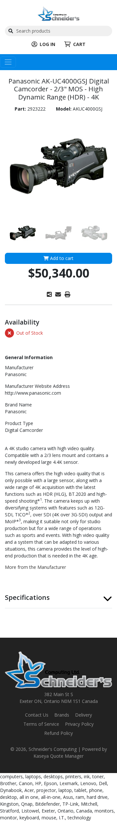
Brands (61, 715)
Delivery (83, 715)
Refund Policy (58, 733)
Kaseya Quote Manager (58, 756)
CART (79, 44)
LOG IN (47, 44)
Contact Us (36, 715)
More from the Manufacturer (35, 567)
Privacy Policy (79, 724)
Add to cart (61, 258)
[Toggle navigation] (8, 62)
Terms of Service (41, 724)
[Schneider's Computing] (58, 13)
